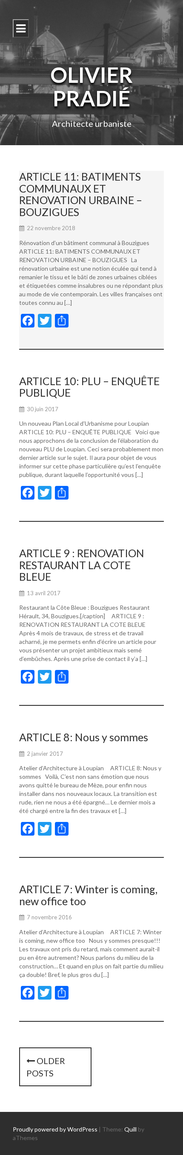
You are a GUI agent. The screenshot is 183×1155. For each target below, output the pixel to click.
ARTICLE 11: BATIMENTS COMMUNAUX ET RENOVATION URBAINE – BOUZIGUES (80, 194)
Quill (130, 1129)
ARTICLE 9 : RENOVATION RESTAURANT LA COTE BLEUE (81, 565)
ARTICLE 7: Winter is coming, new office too (88, 895)
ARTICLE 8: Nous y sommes (83, 737)
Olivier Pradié (91, 86)
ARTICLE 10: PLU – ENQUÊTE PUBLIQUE (89, 386)
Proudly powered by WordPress (55, 1129)
